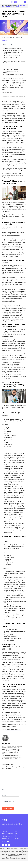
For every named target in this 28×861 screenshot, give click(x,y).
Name (3, 783)
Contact (16, 833)
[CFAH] (14, 2)
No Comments (5, 40)
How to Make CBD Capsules (13, 729)
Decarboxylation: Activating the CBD (12, 55)
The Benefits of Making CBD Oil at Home (12, 48)
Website (4, 795)
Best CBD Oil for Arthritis (7, 836)
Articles (15, 5)
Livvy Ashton (6, 744)
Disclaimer (17, 838)
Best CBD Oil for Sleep (6, 835)
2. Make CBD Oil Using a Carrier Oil (12, 67)
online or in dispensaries (17, 135)
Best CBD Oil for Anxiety (7, 833)
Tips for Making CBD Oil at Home (10, 69)
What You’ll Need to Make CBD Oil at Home (13, 50)
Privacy (16, 836)
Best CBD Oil (4, 831)
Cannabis (7, 5)
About (16, 831)
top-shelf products (13, 666)
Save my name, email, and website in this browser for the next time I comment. (10, 803)
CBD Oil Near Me (5, 838)
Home (3, 5)
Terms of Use (18, 835)
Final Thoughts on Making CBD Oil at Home (13, 74)
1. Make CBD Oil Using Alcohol (11, 65)
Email (3, 789)
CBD (11, 5)
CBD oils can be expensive (13, 163)
